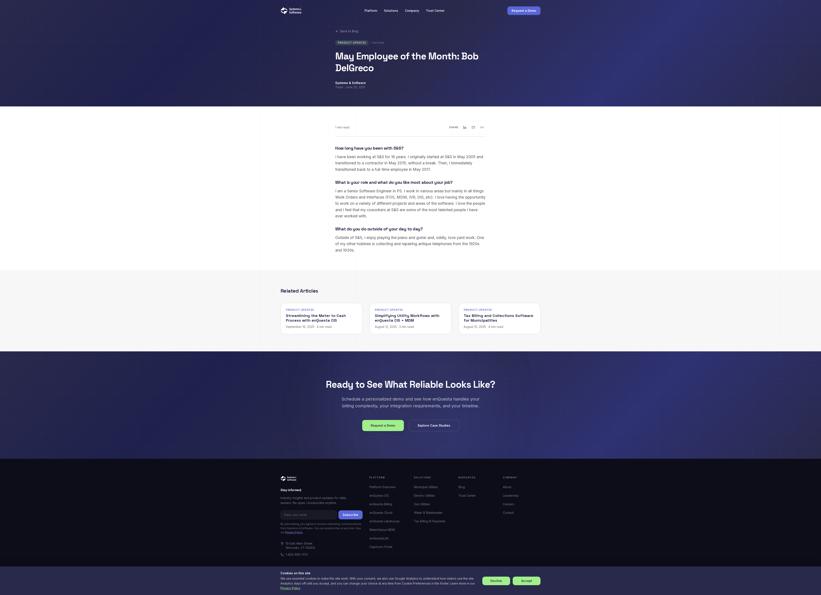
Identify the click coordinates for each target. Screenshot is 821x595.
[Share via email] (473, 127)
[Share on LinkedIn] (465, 127)
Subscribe (350, 515)
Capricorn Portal (380, 547)
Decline (496, 581)
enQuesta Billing (380, 504)
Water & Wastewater (428, 512)
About (507, 487)
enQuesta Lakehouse (384, 521)
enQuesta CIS (379, 495)
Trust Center (435, 10)
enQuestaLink (379, 538)
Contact (508, 512)
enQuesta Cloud (380, 512)
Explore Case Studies (434, 425)
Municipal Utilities (426, 487)
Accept (526, 581)
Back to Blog (349, 31)
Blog (461, 487)
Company (412, 10)
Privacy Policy (294, 532)
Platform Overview (382, 487)
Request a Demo (524, 10)
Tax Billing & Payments (430, 521)
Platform (371, 10)
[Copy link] (482, 127)
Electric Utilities (424, 495)
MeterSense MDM (382, 530)
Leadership (511, 495)
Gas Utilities (422, 504)
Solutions (391, 10)
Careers (508, 504)
